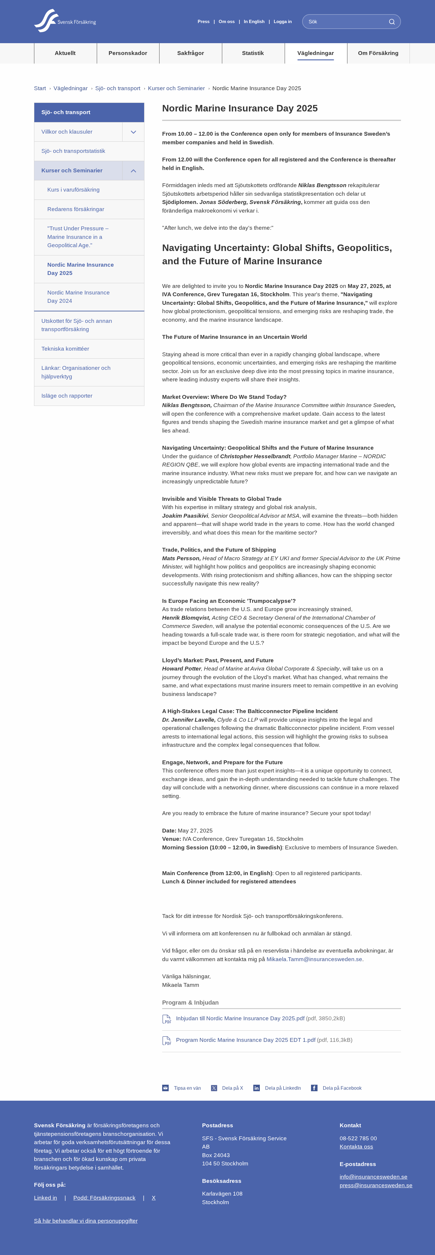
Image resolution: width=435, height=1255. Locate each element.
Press (204, 21)
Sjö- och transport (117, 88)
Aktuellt (65, 53)
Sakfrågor (190, 53)
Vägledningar (315, 53)
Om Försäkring (378, 53)
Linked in (45, 1198)
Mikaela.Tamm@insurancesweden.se (314, 959)
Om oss (227, 21)
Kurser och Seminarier (176, 88)
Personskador (128, 53)
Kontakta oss (356, 1147)
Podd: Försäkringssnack (104, 1198)
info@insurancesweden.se (373, 1177)
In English (254, 21)
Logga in (283, 21)
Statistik (253, 53)
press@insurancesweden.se (376, 1185)
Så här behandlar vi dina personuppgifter (86, 1221)
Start (40, 88)
